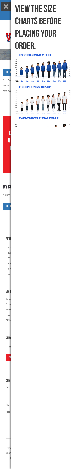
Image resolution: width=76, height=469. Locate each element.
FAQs (8, 320)
